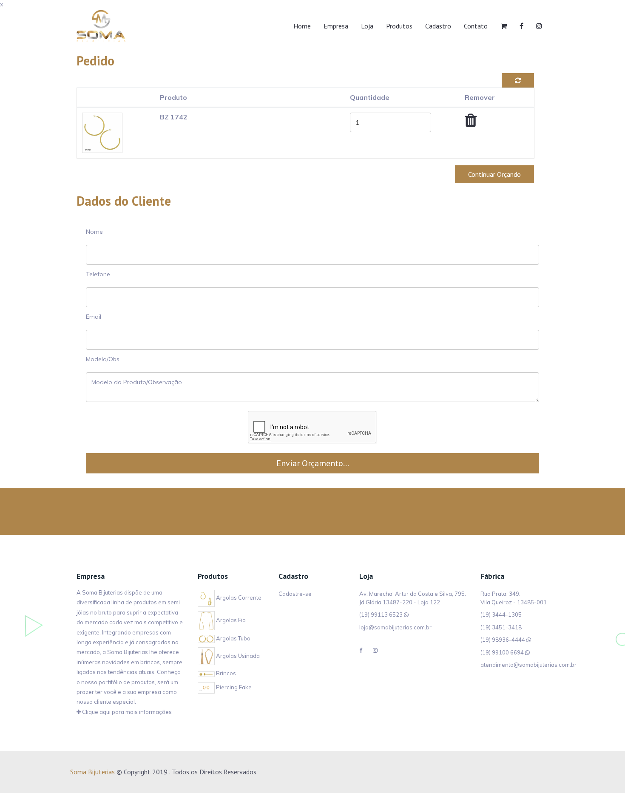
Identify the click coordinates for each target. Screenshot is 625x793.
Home (302, 26)
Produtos (399, 26)
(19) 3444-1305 (501, 614)
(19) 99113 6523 (381, 614)
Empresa (336, 26)
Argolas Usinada (237, 655)
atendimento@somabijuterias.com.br (528, 664)
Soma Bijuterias (92, 772)
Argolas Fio (230, 620)
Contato (476, 26)
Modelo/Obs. (103, 359)
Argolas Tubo (232, 638)
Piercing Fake (233, 687)
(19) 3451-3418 (501, 627)
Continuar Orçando (494, 174)
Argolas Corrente (238, 597)
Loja (367, 26)
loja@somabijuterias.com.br (395, 627)
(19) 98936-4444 (502, 639)
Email (93, 316)
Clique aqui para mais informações (126, 711)
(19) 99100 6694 (502, 652)
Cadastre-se (295, 593)
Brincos (225, 673)
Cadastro (438, 26)
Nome (94, 231)
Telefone (98, 274)
